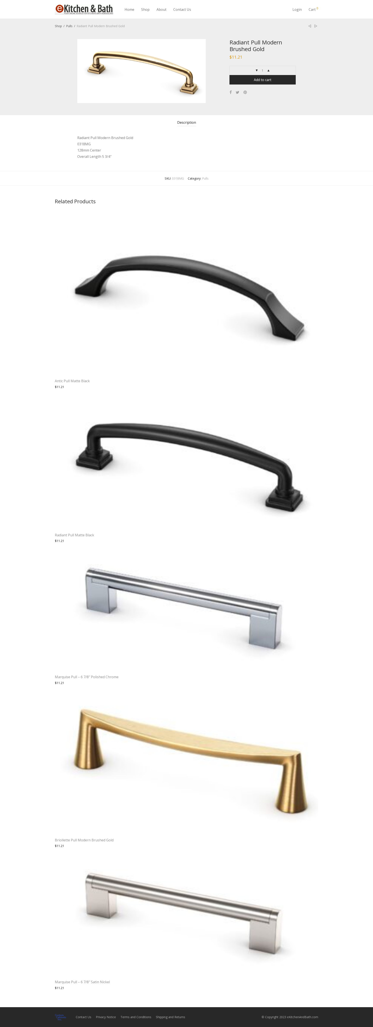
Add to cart (262, 79)
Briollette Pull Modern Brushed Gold (84, 840)
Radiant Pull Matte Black (74, 535)
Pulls (69, 26)
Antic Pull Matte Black (72, 381)
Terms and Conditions (135, 1017)
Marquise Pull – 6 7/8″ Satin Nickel (82, 982)
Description (186, 122)
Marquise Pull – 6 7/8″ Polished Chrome (87, 677)
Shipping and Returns (170, 1017)
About (161, 9)
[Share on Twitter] (237, 92)
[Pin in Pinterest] (245, 92)
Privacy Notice (106, 1017)
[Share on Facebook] (230, 92)
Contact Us (182, 9)
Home (129, 9)
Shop (145, 9)
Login (297, 9)
